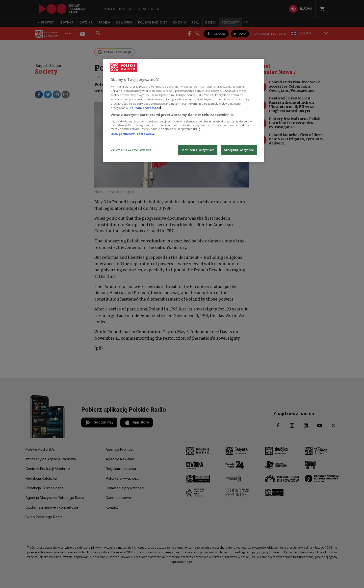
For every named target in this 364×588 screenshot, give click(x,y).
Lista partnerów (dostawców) (133, 134)
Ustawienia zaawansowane (131, 149)
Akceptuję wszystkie (239, 150)
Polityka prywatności (145, 108)
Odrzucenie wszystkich (198, 150)
